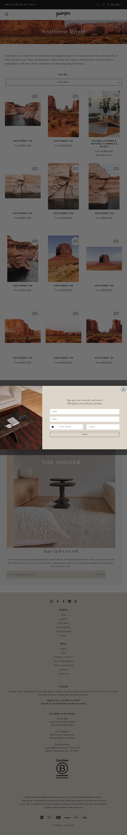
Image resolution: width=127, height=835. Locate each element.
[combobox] (54, 426)
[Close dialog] (123, 389)
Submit (85, 434)
